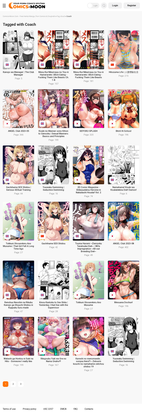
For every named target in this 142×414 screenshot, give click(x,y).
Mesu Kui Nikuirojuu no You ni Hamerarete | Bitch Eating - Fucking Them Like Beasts (88, 75)
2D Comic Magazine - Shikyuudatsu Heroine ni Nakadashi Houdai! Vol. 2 (88, 190)
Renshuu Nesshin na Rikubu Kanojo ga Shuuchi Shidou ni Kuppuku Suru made (18, 305)
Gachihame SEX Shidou (53, 243)
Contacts (89, 409)
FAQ (75, 409)
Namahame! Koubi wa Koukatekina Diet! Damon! (124, 188)
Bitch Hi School (123, 131)
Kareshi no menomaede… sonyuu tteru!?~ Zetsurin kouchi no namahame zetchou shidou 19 (88, 362)
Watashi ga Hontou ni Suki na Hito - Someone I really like (18, 360)
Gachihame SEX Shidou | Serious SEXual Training (18, 188)
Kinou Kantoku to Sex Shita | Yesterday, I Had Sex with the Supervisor (53, 305)
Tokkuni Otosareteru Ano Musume (88, 303)
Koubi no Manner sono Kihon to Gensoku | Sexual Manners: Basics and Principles (53, 134)
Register (131, 5)
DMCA (63, 409)
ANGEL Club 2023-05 (18, 131)
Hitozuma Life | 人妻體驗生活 (123, 72)
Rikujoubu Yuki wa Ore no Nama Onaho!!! (53, 360)
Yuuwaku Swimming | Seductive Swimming (53, 188)
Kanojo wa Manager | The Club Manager (18, 73)
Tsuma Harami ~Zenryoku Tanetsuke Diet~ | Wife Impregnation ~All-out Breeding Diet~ (88, 247)
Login (115, 5)
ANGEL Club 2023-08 (123, 243)
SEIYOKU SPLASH (88, 131)
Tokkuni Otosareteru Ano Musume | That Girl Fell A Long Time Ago (18, 246)
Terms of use (9, 409)
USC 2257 (48, 409)
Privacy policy (29, 409)
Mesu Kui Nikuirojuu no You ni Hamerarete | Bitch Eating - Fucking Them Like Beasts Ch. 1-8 (53, 76)
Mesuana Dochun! (123, 302)
